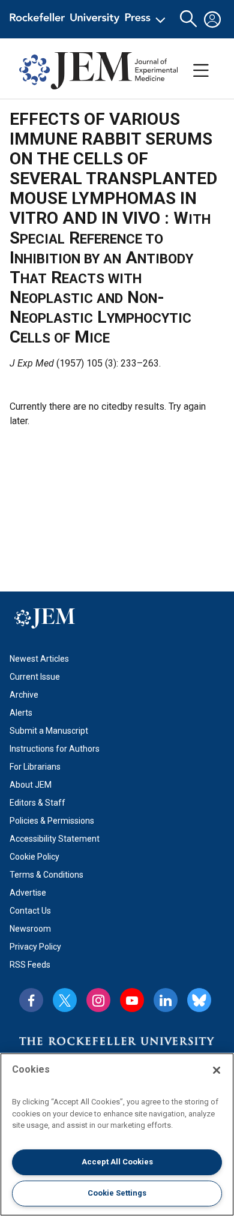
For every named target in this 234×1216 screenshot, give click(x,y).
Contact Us (30, 910)
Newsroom (30, 928)
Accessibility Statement (55, 838)
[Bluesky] (199, 1000)
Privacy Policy (35, 946)
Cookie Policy (34, 856)
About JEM (31, 784)
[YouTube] (132, 1000)
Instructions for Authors (55, 748)
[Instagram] (98, 1000)
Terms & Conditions (46, 874)
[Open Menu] (90, 19)
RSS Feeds (30, 964)
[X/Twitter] (65, 1000)
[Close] (216, 1070)
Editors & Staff (37, 802)
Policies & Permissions (52, 820)
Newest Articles (39, 658)
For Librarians (35, 766)
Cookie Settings (117, 1192)
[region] (117, 1134)
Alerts (21, 712)
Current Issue (35, 676)
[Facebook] (31, 1000)
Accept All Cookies (117, 1161)
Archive (24, 694)
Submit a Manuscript (49, 730)
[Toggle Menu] (201, 71)
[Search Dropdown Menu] (188, 19)
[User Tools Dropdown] (212, 19)
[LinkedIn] (166, 1000)
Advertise (28, 892)
